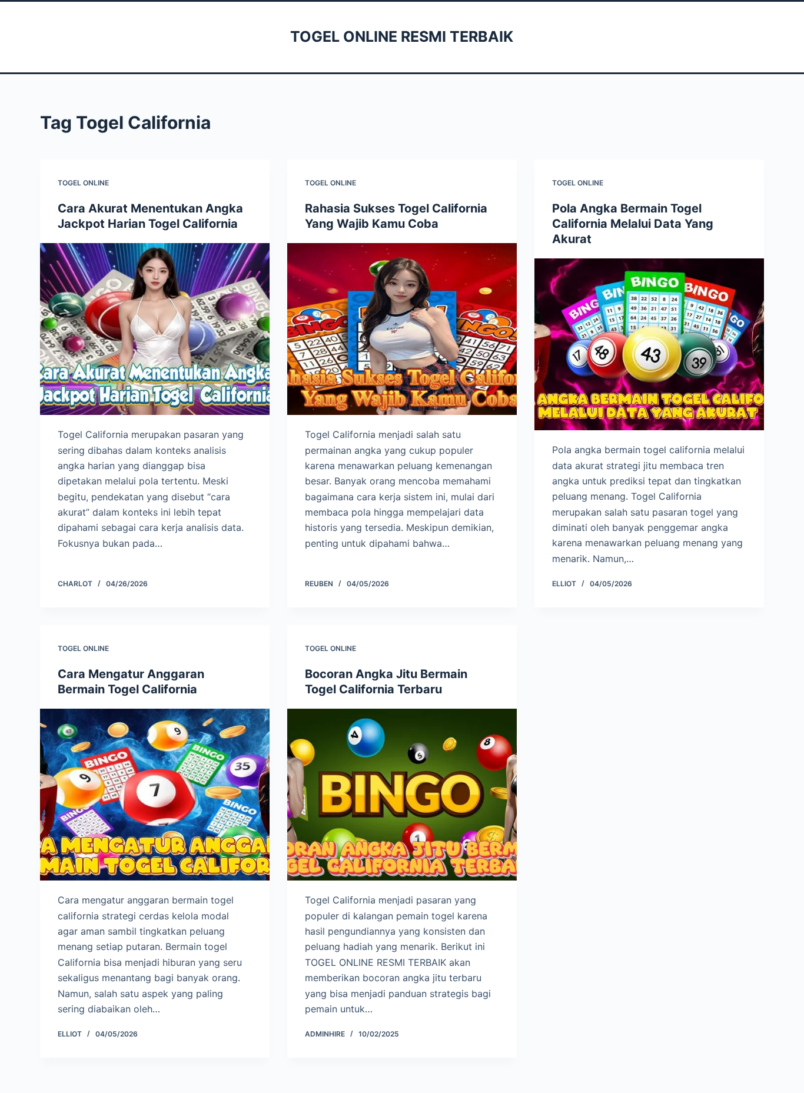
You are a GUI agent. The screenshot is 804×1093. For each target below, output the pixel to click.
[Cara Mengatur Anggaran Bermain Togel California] (155, 795)
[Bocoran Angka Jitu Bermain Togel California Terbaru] (402, 795)
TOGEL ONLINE (83, 182)
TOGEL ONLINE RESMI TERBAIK (401, 36)
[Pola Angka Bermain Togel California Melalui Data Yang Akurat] (649, 344)
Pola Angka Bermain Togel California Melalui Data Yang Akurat (632, 223)
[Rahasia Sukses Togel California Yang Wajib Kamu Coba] (402, 329)
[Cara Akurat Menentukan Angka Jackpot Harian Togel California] (155, 329)
